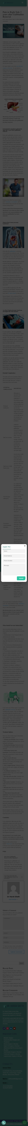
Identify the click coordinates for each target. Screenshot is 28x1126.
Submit (21, 578)
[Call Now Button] (4, 1123)
